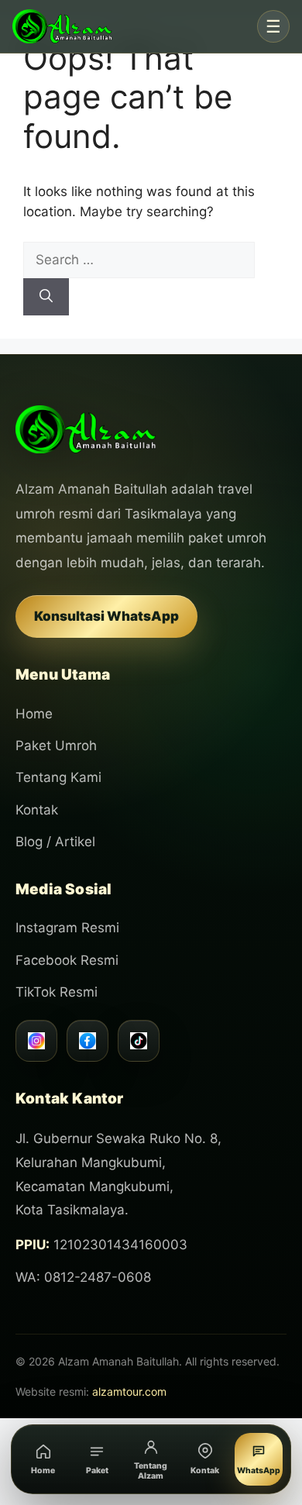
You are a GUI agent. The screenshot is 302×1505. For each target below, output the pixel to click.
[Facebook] (87, 1041)
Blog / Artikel (55, 841)
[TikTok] (139, 1041)
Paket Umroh (56, 745)
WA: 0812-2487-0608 (83, 1277)
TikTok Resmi (56, 992)
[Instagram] (36, 1041)
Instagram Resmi (67, 927)
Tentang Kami (58, 777)
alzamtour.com (129, 1391)
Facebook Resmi (66, 960)
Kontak (36, 810)
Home (34, 714)
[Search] (46, 296)
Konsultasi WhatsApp (106, 616)
